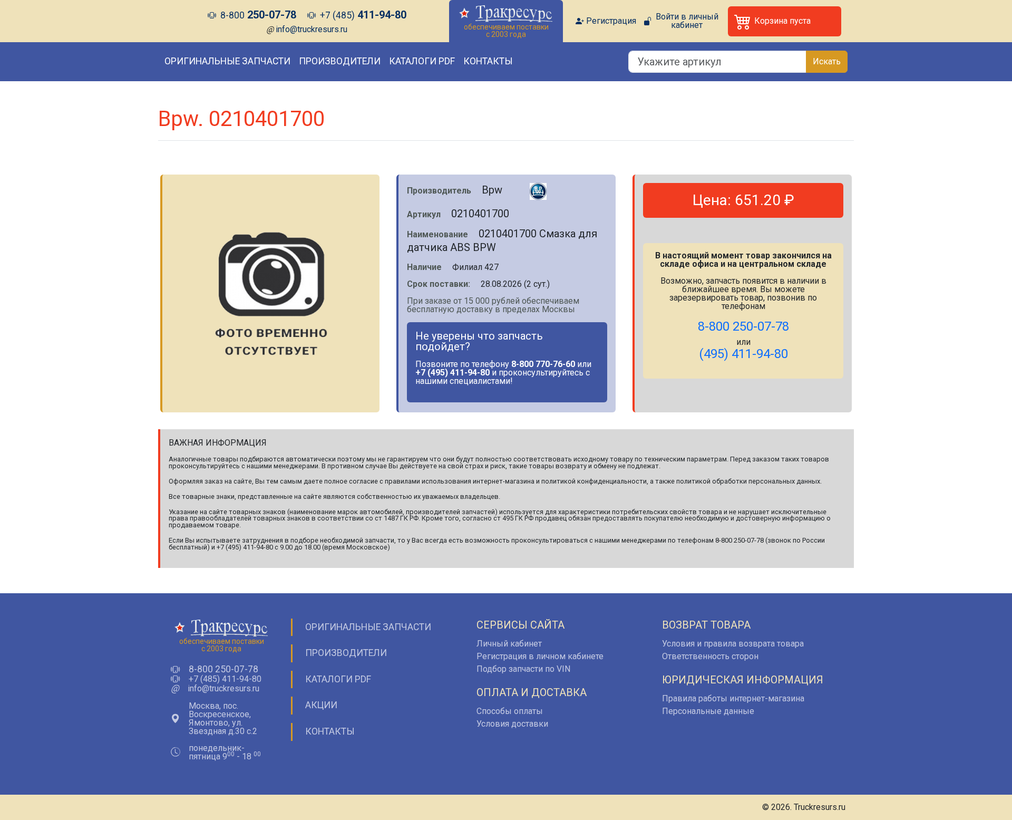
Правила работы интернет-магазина (733, 698)
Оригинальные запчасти (227, 61)
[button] (784, 21)
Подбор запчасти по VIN (523, 669)
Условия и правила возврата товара (733, 644)
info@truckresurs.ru (311, 29)
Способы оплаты (509, 711)
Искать (827, 61)
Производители (340, 61)
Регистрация (611, 21)
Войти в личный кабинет (687, 21)
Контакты (488, 61)
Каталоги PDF (422, 61)
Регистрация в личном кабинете (540, 656)
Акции (321, 705)
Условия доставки (512, 724)
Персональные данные (708, 711)
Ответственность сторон (710, 656)
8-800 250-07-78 (223, 669)
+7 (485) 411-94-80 (225, 679)
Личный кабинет (509, 644)
